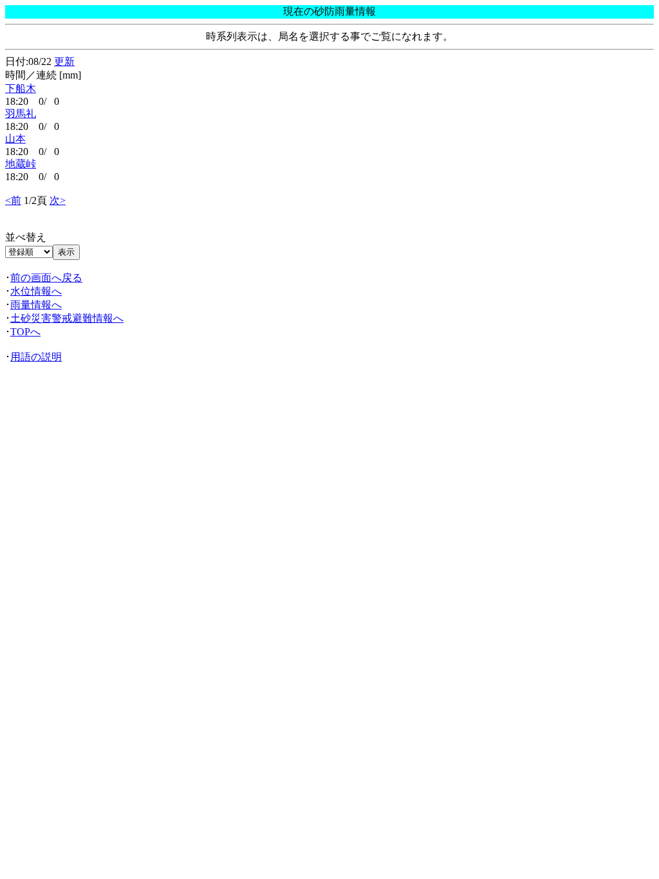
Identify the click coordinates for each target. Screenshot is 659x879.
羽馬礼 (20, 113)
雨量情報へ (36, 304)
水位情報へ (36, 291)
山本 (15, 138)
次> (58, 200)
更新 (64, 61)
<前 (13, 200)
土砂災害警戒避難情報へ (67, 318)
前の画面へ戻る (46, 277)
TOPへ (25, 331)
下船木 (20, 88)
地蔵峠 (20, 163)
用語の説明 (36, 356)
